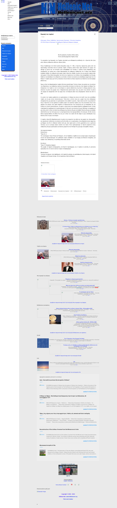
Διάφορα (76, 42)
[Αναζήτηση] (97, 4)
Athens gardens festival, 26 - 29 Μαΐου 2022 (86, 322)
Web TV (4, 66)
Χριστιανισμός (60, 40)
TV (8, 14)
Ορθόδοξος (53, 40)
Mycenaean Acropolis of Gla (47, 445)
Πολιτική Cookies (68, 499)
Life (74, 361)
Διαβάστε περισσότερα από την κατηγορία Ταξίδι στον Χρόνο (68, 273)
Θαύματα (71, 42)
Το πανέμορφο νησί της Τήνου (86, 291)
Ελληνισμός (43, 40)
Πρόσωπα (65, 42)
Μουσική (4, 64)
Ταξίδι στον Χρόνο (74, 18)
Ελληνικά (70, 481)
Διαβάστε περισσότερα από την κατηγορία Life (68, 372)
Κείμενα (48, 42)
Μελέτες (10, 17)
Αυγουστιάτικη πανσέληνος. (80, 314)
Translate (49, 29)
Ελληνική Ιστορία (6, 51)
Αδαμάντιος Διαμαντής (80, 256)
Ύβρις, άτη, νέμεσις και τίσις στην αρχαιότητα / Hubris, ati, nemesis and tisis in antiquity (65, 413)
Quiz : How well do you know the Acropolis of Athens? (54, 380)
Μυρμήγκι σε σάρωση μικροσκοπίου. (74, 279)
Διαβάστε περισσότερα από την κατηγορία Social (68, 355)
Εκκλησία (46, 191)
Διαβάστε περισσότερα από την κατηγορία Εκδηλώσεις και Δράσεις (68, 332)
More (91, 18)
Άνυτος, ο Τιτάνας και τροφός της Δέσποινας (74, 220)
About (60, 484)
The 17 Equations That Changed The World (74, 338)
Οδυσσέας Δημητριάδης (86, 233)
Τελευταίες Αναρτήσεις (75, 40)
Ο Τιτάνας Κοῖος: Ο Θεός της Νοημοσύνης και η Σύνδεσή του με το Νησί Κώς (80, 226)
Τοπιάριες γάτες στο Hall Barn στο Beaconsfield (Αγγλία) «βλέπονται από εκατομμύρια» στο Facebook (80, 345)
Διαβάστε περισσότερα (90, 391)
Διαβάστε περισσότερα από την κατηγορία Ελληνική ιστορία (68, 243)
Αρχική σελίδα (46, 18)
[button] (95, 34)
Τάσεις (9, 12)
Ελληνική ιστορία (61, 18)
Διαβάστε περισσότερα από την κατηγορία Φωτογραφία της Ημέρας (68, 302)
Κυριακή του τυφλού (63, 191)
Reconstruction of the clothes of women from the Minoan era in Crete (59, 429)
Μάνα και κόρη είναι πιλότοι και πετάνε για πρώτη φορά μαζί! (80, 285)
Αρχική (9, 2)
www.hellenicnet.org (71, 496)
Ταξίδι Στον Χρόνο (6, 53)
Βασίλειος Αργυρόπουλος (86, 262)
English (65, 481)
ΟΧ (41, 42)
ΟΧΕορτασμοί (77, 191)
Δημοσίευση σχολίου (47, 196)
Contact (64, 484)
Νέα (53, 18)
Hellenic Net (3, 5)
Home (57, 484)
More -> (76, 223)
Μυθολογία (10, 15)
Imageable (84, 18)
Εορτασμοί (66, 40)
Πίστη (48, 40)
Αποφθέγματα (59, 42)
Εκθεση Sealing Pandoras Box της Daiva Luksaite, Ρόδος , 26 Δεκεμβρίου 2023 (74, 308)
